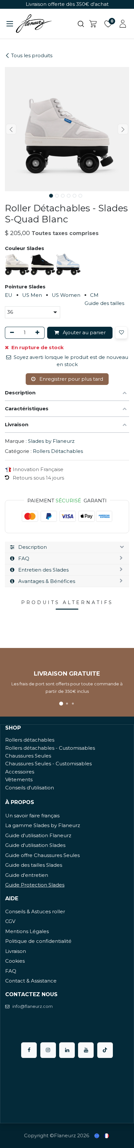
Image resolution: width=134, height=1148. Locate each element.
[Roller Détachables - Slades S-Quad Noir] (43, 264)
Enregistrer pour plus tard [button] (70, 379)
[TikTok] (105, 1050)
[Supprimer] (11, 333)
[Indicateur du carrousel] (61, 704)
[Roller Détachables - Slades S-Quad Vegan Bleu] (68, 264)
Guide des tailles (104, 303)
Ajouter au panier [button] (83, 332)
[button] (11, 129)
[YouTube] (86, 1050)
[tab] (67, 547)
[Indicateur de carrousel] (67, 704)
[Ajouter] (39, 333)
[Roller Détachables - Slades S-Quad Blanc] (18, 264)
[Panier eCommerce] (93, 24)
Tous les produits (31, 55)
